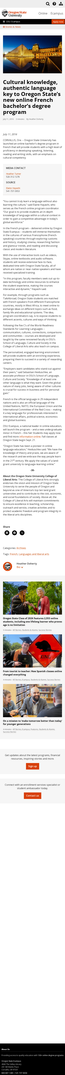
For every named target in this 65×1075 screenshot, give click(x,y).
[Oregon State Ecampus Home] (49, 13)
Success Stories (45, 630)
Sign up (32, 766)
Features (34, 729)
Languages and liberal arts (34, 554)
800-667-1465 (7, 1073)
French (14, 554)
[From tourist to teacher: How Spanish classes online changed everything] (32, 667)
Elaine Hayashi (13, 188)
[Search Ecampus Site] (48, 4)
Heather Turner (13, 173)
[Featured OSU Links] (54, 4)
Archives (21, 548)
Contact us (32, 795)
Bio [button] (18, 567)
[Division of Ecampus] (61, 4)
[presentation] (54, 4)
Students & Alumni (30, 630)
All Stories (17, 630)
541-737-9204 (21, 1073)
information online (30, 436)
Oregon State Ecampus (11, 1061)
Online (43, 13)
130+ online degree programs (50, 1055)
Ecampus (57, 13)
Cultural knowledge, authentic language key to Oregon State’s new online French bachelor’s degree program (32, 97)
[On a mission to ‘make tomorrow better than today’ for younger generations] (32, 716)
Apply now (58, 21)
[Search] (48, 4)
